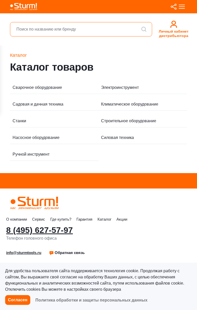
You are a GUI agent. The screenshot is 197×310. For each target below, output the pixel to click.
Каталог (104, 219)
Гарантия (84, 219)
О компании (16, 219)
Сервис (38, 219)
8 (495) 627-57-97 (39, 230)
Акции (121, 219)
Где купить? (60, 219)
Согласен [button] (17, 300)
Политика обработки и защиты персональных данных (91, 300)
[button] (66, 252)
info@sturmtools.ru (23, 252)
